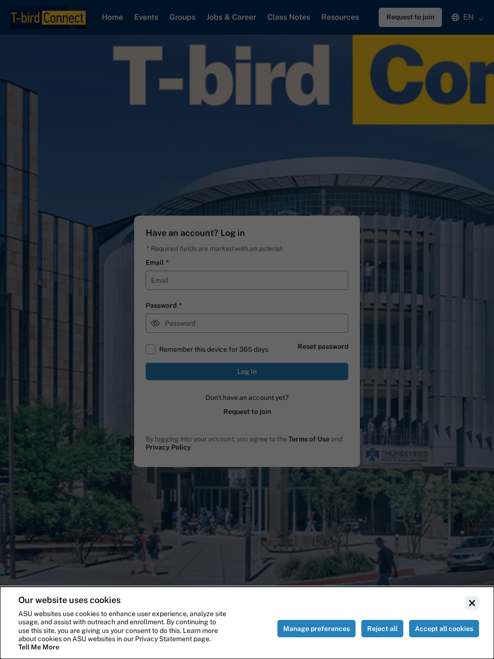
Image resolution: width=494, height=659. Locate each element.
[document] (247, 623)
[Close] (472, 603)
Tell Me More (38, 647)
